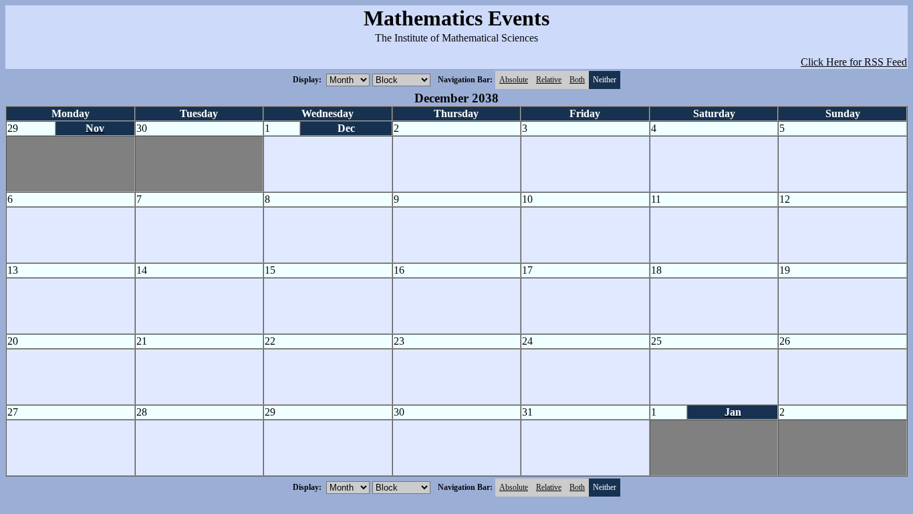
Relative (548, 79)
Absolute (513, 79)
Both (577, 79)
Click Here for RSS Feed (854, 62)
